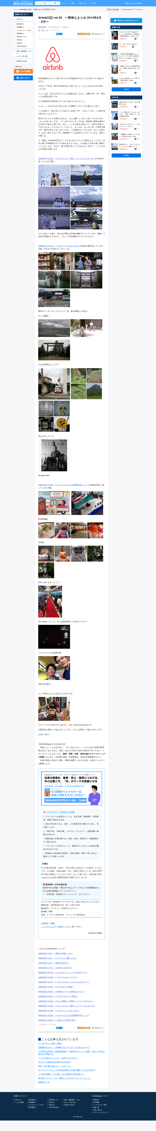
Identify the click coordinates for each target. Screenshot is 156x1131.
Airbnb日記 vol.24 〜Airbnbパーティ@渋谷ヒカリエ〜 (61, 991)
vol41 (41, 734)
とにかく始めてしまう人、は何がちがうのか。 (58, 1058)
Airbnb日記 (42, 27)
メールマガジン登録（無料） (50, 1043)
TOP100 (93, 3)
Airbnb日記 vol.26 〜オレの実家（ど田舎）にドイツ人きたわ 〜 (65, 1001)
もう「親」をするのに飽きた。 (129, 44)
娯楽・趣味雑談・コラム (72, 1100)
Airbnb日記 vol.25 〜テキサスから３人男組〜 (58, 996)
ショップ (64, 3)
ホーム (16, 9)
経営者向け (20, 24)
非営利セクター (22, 37)
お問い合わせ (97, 1110)
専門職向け (20, 33)
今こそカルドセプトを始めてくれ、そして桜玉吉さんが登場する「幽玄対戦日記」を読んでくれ (129, 34)
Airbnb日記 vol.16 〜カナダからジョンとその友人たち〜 (62, 972)
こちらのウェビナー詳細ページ (54, 927)
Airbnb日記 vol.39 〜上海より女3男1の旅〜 (57, 1020)
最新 (72, 3)
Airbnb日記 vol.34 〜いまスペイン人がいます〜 (59, 246)
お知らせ (19, 19)
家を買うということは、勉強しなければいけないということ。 (65, 1078)
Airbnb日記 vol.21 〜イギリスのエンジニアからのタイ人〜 (63, 982)
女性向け (19, 43)
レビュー (65, 27)
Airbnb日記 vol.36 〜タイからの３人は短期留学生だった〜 (63, 485)
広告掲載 (96, 1102)
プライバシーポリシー (100, 1112)
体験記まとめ (44, 1082)
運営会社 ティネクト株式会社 (133, 3)
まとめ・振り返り (22, 56)
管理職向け (20, 27)
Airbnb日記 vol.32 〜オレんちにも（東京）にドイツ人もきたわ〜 (66, 158)
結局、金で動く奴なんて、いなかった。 (55, 1066)
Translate (139, 9)
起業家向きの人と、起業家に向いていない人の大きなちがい (64, 1047)
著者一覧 (18, 66)
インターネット (54, 27)
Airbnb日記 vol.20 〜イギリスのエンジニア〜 (58, 977)
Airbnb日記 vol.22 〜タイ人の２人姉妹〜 (56, 987)
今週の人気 (82, 3)
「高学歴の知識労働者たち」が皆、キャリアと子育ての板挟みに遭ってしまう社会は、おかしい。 (129, 56)
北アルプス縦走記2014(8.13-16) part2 (54, 1062)
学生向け (19, 40)
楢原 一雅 (44, 30)
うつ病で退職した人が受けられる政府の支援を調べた (61, 1074)
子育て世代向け (22, 46)
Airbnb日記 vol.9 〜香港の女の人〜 (54, 963)
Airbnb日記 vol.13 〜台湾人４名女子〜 (55, 968)
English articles (22, 61)
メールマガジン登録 (100, 1105)
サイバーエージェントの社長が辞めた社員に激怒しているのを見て (67, 1070)
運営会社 (96, 1100)
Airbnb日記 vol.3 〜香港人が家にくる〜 (55, 953)
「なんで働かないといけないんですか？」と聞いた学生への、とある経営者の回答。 (129, 114)
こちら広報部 (19, 1102)
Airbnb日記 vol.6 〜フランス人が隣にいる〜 (57, 958)
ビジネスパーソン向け (24, 30)
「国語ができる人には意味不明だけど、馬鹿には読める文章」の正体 (129, 68)
